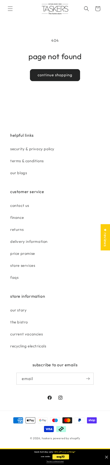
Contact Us (19, 205)
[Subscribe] (87, 379)
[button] (10, 8)
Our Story (18, 310)
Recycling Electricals (28, 346)
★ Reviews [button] (105, 237)
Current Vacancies (26, 334)
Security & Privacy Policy (32, 148)
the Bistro (19, 322)
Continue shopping (55, 74)
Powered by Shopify (66, 438)
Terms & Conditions (27, 160)
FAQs (14, 277)
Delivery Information (29, 241)
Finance (17, 217)
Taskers (47, 438)
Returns (17, 229)
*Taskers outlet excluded (55, 461)
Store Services (22, 265)
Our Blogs (18, 172)
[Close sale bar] (106, 457)
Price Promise (22, 253)
